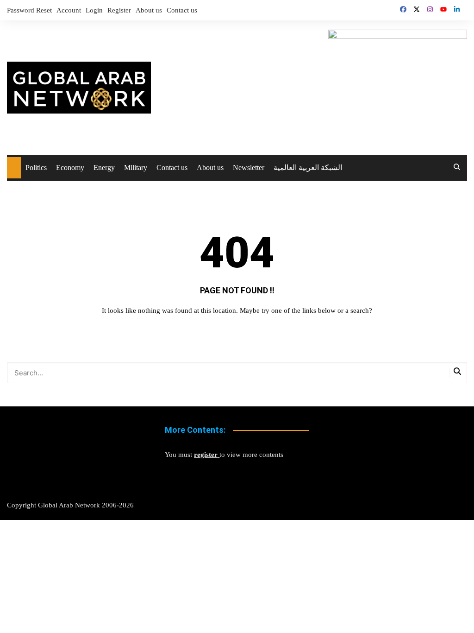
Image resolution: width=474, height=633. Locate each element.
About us (149, 10)
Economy (70, 167)
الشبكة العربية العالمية (308, 167)
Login (94, 10)
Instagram (430, 9)
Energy (104, 167)
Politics (36, 167)
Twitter (416, 9)
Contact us (182, 10)
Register (119, 10)
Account (68, 10)
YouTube (443, 9)
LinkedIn (457, 9)
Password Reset (29, 10)
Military (135, 167)
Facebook (403, 9)
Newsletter (248, 167)
